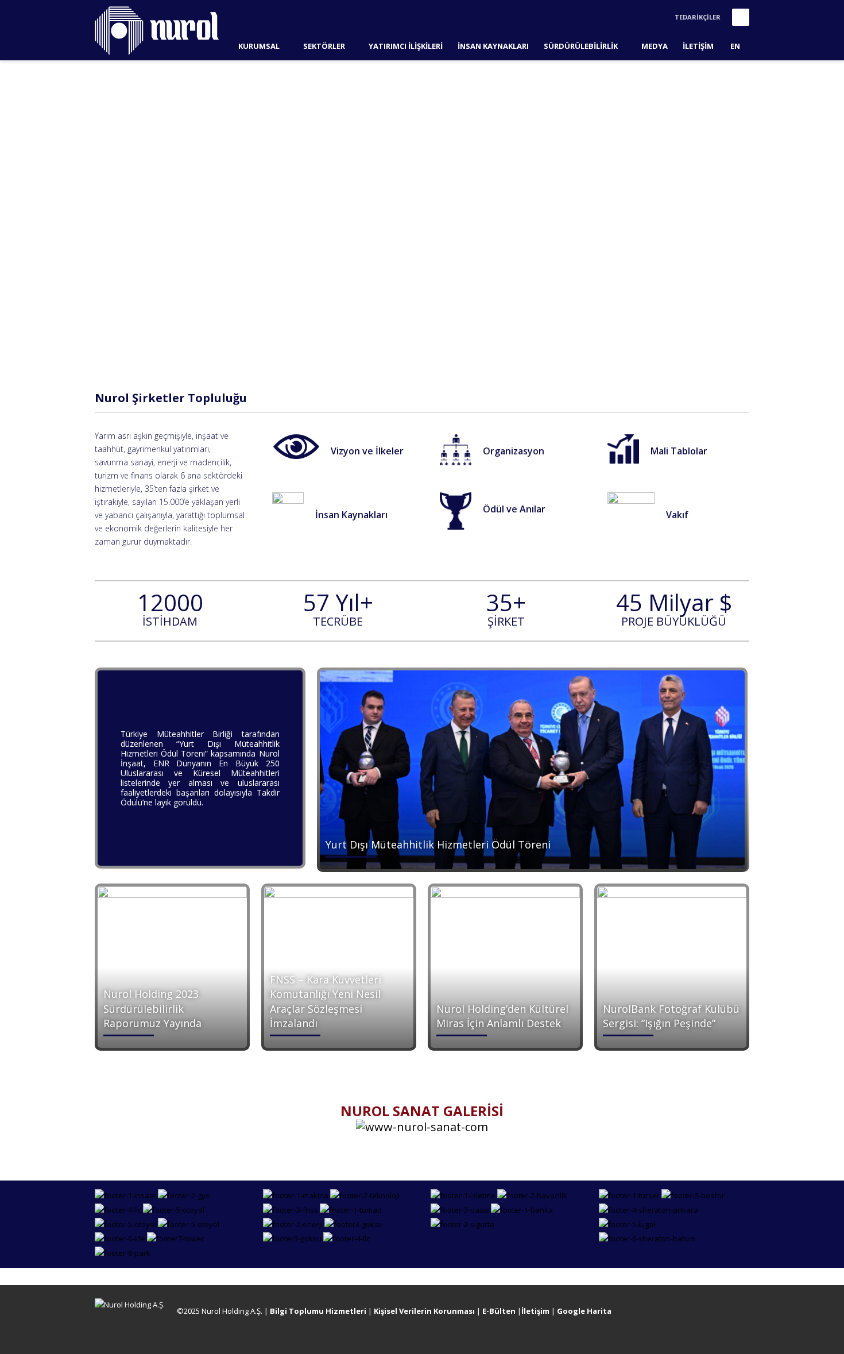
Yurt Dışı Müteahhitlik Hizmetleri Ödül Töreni (438, 844)
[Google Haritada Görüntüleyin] (671, 1313)
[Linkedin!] (740, 1313)
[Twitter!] (706, 1313)
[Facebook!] (689, 1313)
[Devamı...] (296, 446)
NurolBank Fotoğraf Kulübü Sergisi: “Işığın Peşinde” (671, 1016)
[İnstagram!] (723, 1313)
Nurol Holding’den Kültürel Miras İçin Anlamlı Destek (502, 1016)
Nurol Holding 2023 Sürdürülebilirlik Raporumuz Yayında (152, 1008)
